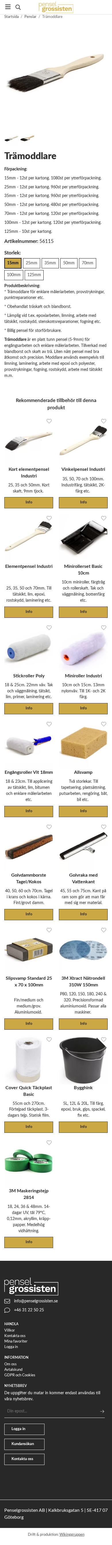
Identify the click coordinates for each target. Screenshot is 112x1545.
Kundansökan (22, 1444)
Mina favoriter (16, 1341)
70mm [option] (87, 263)
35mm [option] (50, 263)
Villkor (9, 1330)
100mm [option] (14, 275)
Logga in (11, 1347)
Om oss (10, 1364)
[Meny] (8, 7)
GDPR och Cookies (19, 1375)
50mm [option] (69, 263)
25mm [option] (31, 263)
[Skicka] (102, 1411)
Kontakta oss (15, 1336)
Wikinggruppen (71, 1535)
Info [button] (29, 502)
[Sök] (18, 7)
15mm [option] (13, 263)
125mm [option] (34, 275)
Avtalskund (13, 1370)
